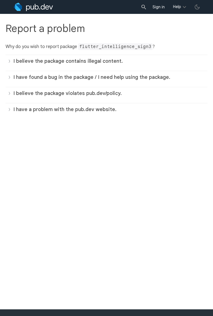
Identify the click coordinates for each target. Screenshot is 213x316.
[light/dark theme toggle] (197, 7)
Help (177, 6)
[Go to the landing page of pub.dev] (33, 7)
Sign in (159, 6)
